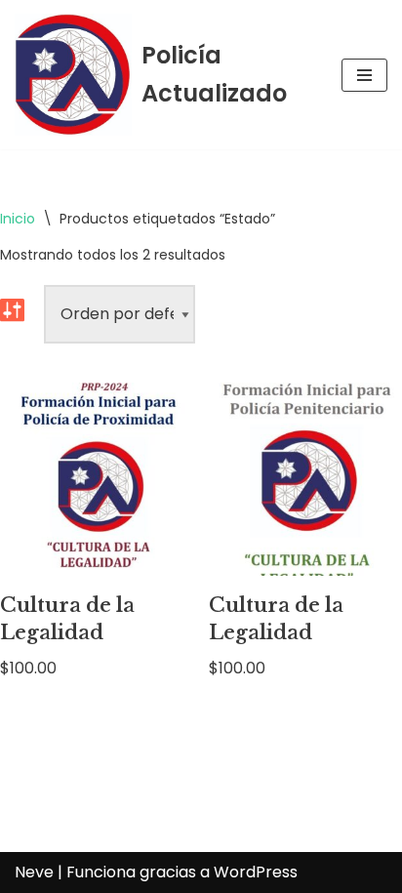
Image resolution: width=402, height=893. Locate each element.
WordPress (256, 872)
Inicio (17, 218)
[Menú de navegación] (364, 75)
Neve (34, 872)
